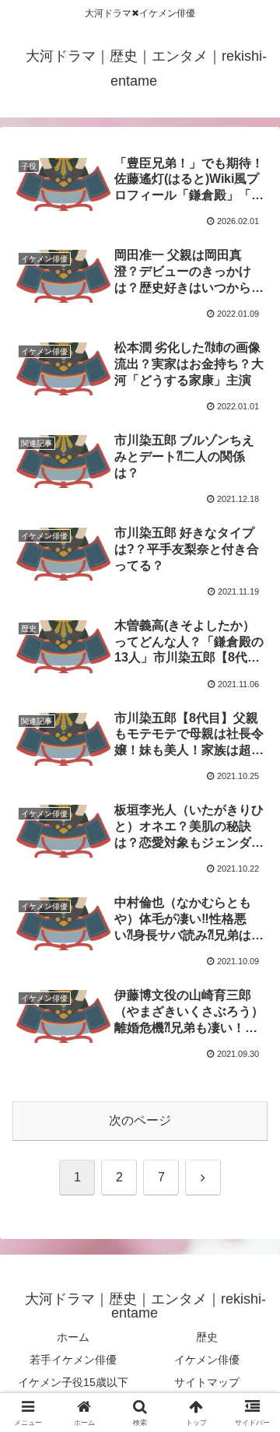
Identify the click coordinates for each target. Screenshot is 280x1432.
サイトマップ (207, 1382)
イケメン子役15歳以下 (73, 1382)
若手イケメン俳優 (73, 1359)
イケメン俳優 (207, 1359)
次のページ (140, 1120)
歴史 (207, 1337)
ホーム (73, 1337)
